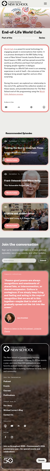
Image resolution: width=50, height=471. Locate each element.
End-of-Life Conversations (25, 37)
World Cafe (9, 49)
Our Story (7, 405)
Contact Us (8, 415)
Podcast (7, 381)
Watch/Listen (11, 160)
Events (6, 386)
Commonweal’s (25, 357)
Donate (41, 460)
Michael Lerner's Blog (13, 410)
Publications (9, 395)
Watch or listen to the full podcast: (22, 329)
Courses (7, 390)
